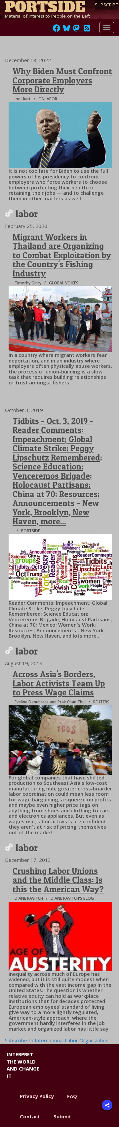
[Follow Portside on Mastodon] (76, 30)
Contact (30, 1116)
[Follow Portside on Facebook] (56, 30)
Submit (62, 1116)
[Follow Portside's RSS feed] (87, 30)
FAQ (72, 1096)
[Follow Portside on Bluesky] (67, 30)
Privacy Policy (37, 1096)
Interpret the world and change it (23, 1065)
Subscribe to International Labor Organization (56, 1040)
